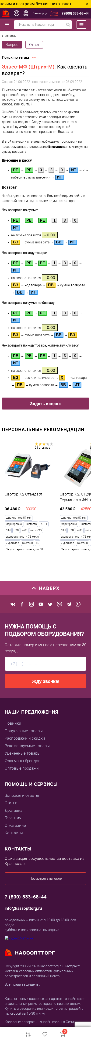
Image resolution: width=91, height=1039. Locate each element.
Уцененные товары (22, 753)
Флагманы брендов (23, 760)
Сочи (54, 13)
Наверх (49, 588)
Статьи (11, 803)
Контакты (14, 832)
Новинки (13, 723)
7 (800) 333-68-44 (75, 13)
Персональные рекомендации (43, 429)
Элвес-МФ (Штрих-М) (28, 67)
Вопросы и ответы (22, 795)
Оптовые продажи (22, 768)
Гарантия (13, 818)
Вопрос (12, 44)
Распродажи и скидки (25, 738)
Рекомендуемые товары (27, 745)
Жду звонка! (45, 681)
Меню (79, 24)
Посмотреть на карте (46, 878)
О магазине (15, 825)
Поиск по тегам (15, 57)
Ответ (34, 44)
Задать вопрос (45, 403)
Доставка (13, 810)
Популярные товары (24, 730)
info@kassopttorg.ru (23, 908)
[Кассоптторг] (6, 13)
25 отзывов (42, 447)
